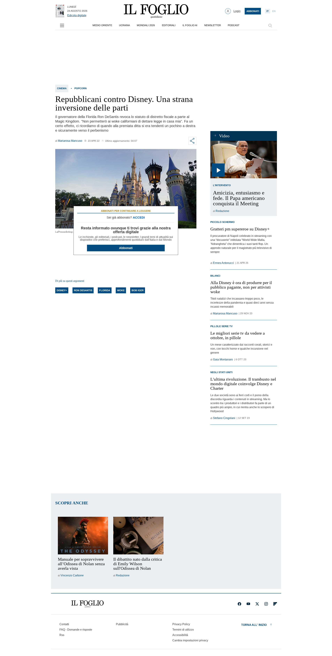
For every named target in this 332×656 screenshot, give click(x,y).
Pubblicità (122, 624)
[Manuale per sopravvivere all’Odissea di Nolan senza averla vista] (83, 535)
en (274, 11)
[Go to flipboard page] (275, 604)
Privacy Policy (181, 624)
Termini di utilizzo (183, 629)
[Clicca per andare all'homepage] (87, 603)
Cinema (62, 88)
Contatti (64, 624)
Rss (61, 635)
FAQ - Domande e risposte (75, 629)
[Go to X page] (257, 604)
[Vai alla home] (156, 11)
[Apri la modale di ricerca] (270, 25)
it (267, 11)
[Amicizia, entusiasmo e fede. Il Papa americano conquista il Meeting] (243, 159)
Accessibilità (180, 635)
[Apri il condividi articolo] (192, 141)
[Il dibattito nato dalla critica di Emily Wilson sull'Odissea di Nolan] (138, 535)
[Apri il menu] (62, 25)
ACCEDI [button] (139, 217)
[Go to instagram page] (266, 604)
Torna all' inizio (254, 624)
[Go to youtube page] (248, 604)
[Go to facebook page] (239, 604)
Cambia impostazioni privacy (190, 640)
